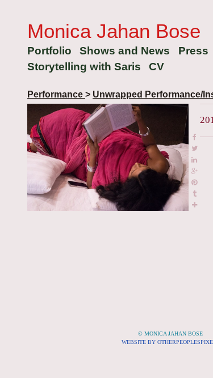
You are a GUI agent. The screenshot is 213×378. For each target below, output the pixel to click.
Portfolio (49, 51)
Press (193, 51)
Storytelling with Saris (84, 67)
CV (156, 67)
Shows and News (125, 51)
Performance (56, 94)
